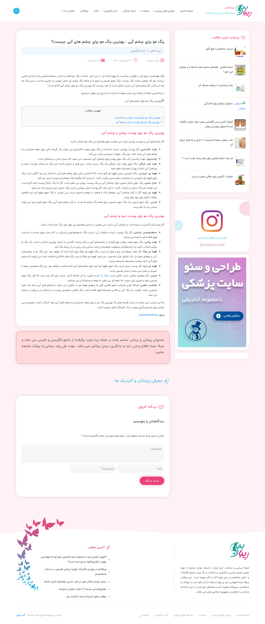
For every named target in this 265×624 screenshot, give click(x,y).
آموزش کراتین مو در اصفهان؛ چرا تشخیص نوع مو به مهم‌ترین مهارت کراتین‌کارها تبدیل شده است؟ (73, 559)
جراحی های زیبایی (165, 10)
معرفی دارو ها (140, 22)
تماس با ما (69, 10)
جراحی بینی (166, 15)
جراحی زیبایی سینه (162, 22)
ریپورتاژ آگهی (65, 22)
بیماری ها (142, 15)
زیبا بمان (155, 50)
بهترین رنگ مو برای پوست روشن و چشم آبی (138, 117)
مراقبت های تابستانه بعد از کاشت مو (86, 596)
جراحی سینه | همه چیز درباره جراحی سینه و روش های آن (118, 23)
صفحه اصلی (186, 10)
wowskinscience (148, 315)
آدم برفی (20, 615)
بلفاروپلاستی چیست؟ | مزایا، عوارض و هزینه (82, 589)
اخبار (96, 10)
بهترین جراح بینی (124, 21)
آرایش (112, 15)
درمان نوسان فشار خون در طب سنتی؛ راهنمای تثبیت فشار (75, 581)
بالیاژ (106, 275)
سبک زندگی (129, 10)
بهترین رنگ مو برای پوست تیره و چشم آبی (139, 122)
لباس (112, 22)
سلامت (145, 10)
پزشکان (84, 10)
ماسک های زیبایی (124, 15)
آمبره (97, 275)
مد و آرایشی (111, 10)
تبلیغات (68, 15)
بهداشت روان (127, 22)
